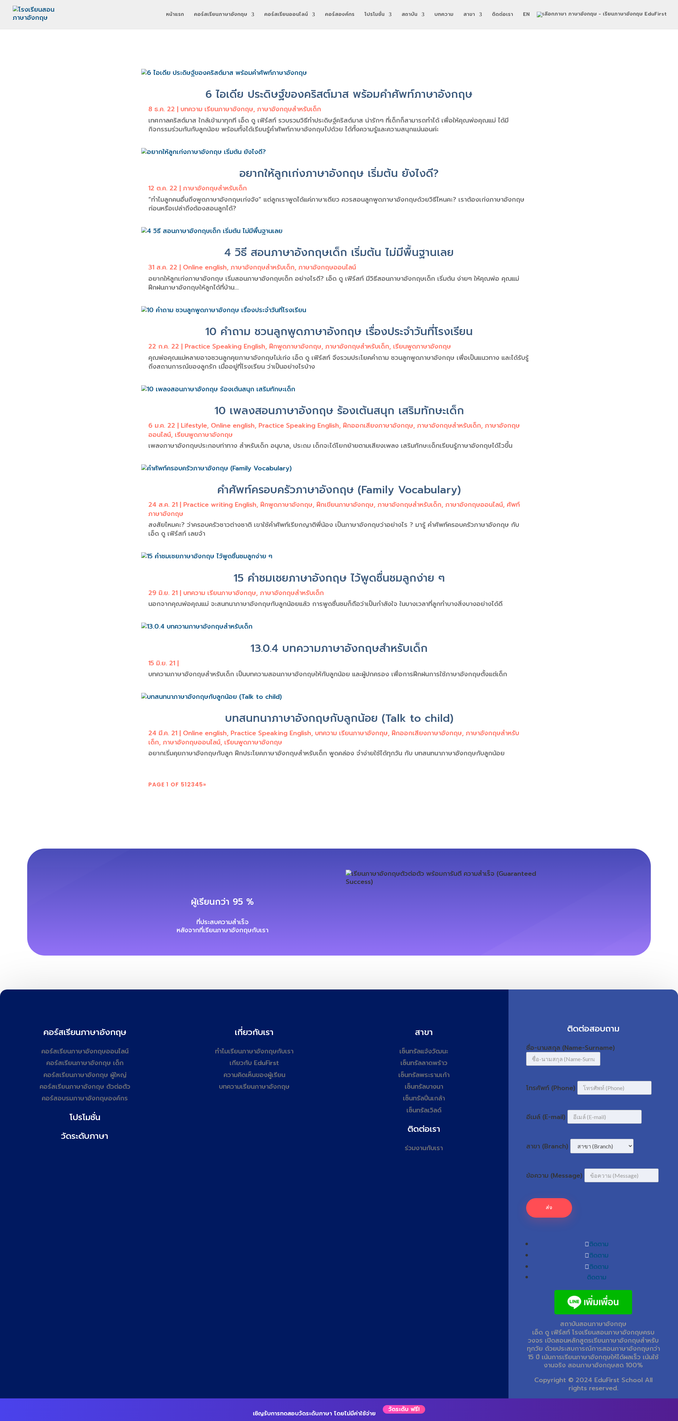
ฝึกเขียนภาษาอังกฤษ (345, 505)
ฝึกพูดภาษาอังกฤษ (295, 346)
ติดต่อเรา (502, 15)
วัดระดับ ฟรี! (404, 1409)
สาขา (469, 15)
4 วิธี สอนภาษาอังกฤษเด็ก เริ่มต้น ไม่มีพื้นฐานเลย (339, 252)
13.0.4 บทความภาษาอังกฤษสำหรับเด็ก (339, 648)
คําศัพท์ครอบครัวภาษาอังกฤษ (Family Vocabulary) (339, 490)
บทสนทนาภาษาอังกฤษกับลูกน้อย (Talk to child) (339, 718)
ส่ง (549, 1207)
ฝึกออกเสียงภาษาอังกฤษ (378, 425)
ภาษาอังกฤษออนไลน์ (327, 267)
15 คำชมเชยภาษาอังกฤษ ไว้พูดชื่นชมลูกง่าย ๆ (339, 578)
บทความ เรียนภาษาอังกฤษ (216, 109)
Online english (205, 267)
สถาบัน (409, 15)
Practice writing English (219, 505)
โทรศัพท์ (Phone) (550, 1088)
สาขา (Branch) (547, 1146)
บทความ (443, 15)
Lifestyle (194, 425)
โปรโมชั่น (374, 15)
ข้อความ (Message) (554, 1176)
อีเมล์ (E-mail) (545, 1117)
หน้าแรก (175, 15)
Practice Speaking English (225, 346)
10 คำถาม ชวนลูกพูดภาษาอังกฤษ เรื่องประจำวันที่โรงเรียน (339, 331)
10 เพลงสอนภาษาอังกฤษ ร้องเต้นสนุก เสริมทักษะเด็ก (339, 411)
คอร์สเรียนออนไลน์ (286, 15)
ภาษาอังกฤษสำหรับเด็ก (289, 109)
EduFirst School (618, 1380)
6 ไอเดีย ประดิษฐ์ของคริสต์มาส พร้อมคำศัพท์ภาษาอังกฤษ (339, 94)
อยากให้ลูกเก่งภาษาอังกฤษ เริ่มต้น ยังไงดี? (339, 173)
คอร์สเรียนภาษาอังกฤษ (220, 15)
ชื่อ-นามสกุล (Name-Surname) (570, 1048)
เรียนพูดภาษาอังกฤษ (422, 346)
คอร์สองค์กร (340, 15)
